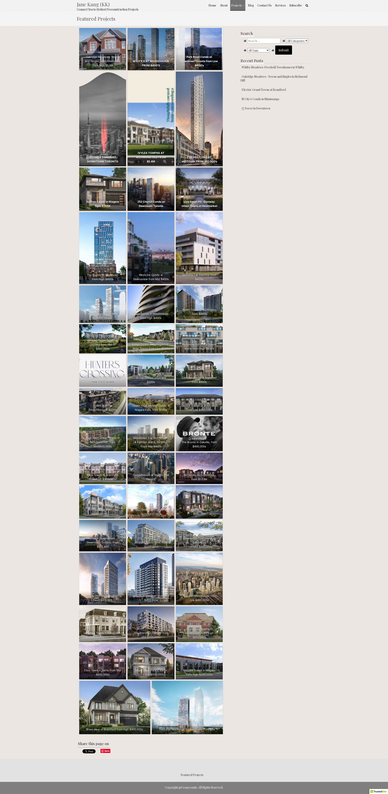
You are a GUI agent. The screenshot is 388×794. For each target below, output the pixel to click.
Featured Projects (192, 775)
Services (280, 5)
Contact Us (264, 5)
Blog (251, 5)
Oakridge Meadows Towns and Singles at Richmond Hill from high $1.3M (102, 61)
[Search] (307, 5)
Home (212, 5)
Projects (236, 5)
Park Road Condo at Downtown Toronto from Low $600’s (199, 61)
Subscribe (295, 5)
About (224, 5)
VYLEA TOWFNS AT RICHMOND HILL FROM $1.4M (151, 157)
